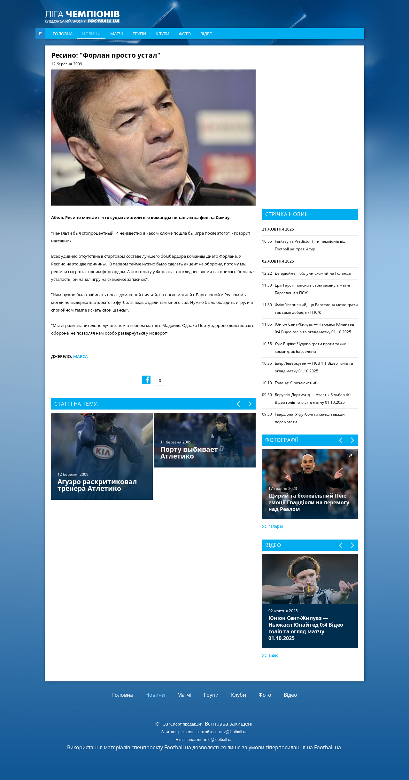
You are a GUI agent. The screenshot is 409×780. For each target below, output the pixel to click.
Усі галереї (272, 526)
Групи (139, 34)
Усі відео (270, 655)
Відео (206, 34)
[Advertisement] (310, 92)
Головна (63, 34)
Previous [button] (239, 404)
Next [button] (249, 404)
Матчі (116, 34)
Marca (80, 356)
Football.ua (327, 747)
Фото (185, 34)
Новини (91, 34)
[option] (153, 457)
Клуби (162, 34)
